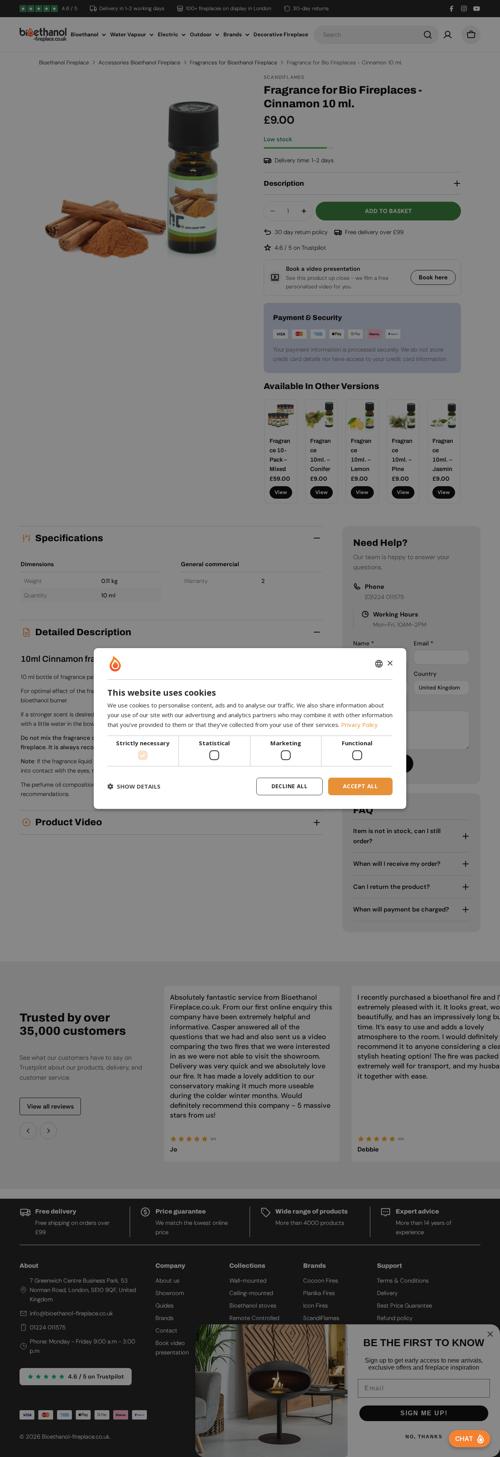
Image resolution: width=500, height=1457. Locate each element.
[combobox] (379, 664)
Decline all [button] (289, 786)
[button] (134, 786)
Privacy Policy (359, 724)
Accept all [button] (360, 786)
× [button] (390, 663)
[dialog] (250, 728)
